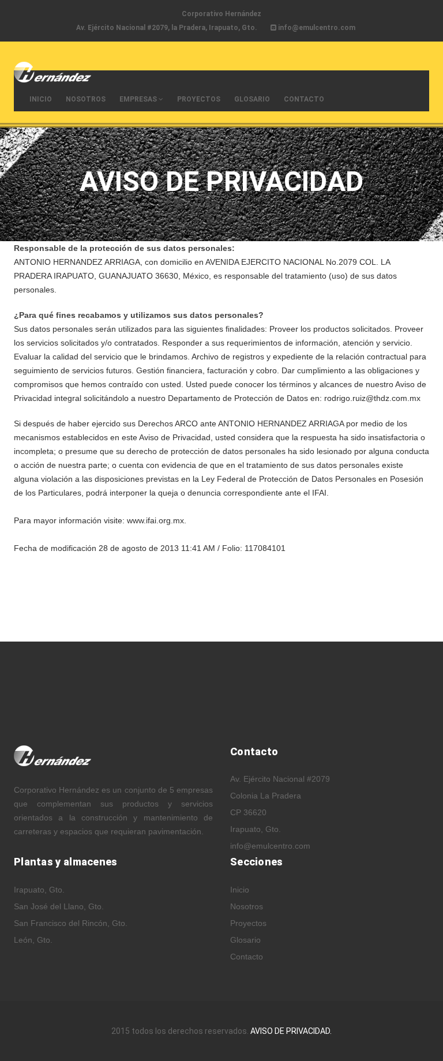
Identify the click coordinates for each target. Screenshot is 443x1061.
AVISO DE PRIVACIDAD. (291, 1031)
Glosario (252, 99)
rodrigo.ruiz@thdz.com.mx (372, 398)
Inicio (40, 99)
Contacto (304, 99)
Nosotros (86, 99)
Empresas (139, 99)
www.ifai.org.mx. (156, 520)
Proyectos (198, 99)
